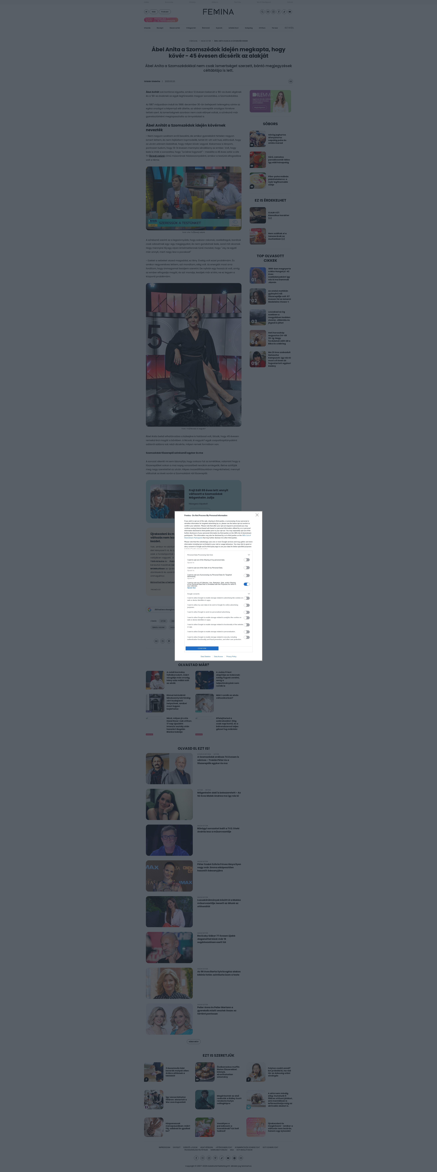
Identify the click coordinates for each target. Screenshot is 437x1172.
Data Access (218, 656)
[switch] (247, 559)
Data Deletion (206, 656)
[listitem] (218, 555)
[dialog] (218, 586)
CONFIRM (202, 648)
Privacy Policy (231, 656)
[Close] (258, 515)
